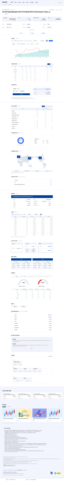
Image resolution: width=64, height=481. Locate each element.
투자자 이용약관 (10, 470)
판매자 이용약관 (15, 470)
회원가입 (56, 2)
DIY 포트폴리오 (32, 2)
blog (55, 473)
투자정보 (27, 2)
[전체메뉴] (61, 2)
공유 (60, 9)
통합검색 (59, 2)
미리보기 (15, 364)
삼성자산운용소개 (5, 470)
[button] (60, 406)
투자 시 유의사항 (7, 428)
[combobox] (19, 89)
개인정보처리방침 (20, 470)
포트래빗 (11, 2)
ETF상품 (15, 2)
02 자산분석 (32, 33)
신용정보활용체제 (25, 470)
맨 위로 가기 (62, 476)
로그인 (52, 2)
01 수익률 (20, 33)
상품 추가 (51, 40)
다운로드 (20, 364)
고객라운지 (36, 2)
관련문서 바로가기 (52, 9)
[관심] (15, 398)
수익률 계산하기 (21, 94)
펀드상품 (23, 2)
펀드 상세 (10, 4)
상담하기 (59, 473)
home (2, 4)
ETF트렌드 (19, 2)
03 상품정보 (43, 33)
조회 (46, 40)
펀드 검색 (7, 4)
